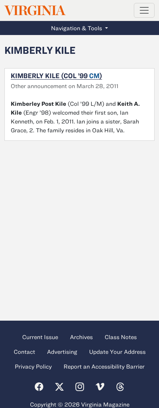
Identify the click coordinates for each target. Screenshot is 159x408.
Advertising (62, 351)
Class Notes (121, 337)
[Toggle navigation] (144, 10)
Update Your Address (117, 351)
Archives (81, 337)
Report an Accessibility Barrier (104, 366)
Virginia (34, 10)
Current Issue (40, 337)
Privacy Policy (33, 366)
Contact (24, 351)
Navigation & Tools (77, 28)
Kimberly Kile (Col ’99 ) (56, 76)
